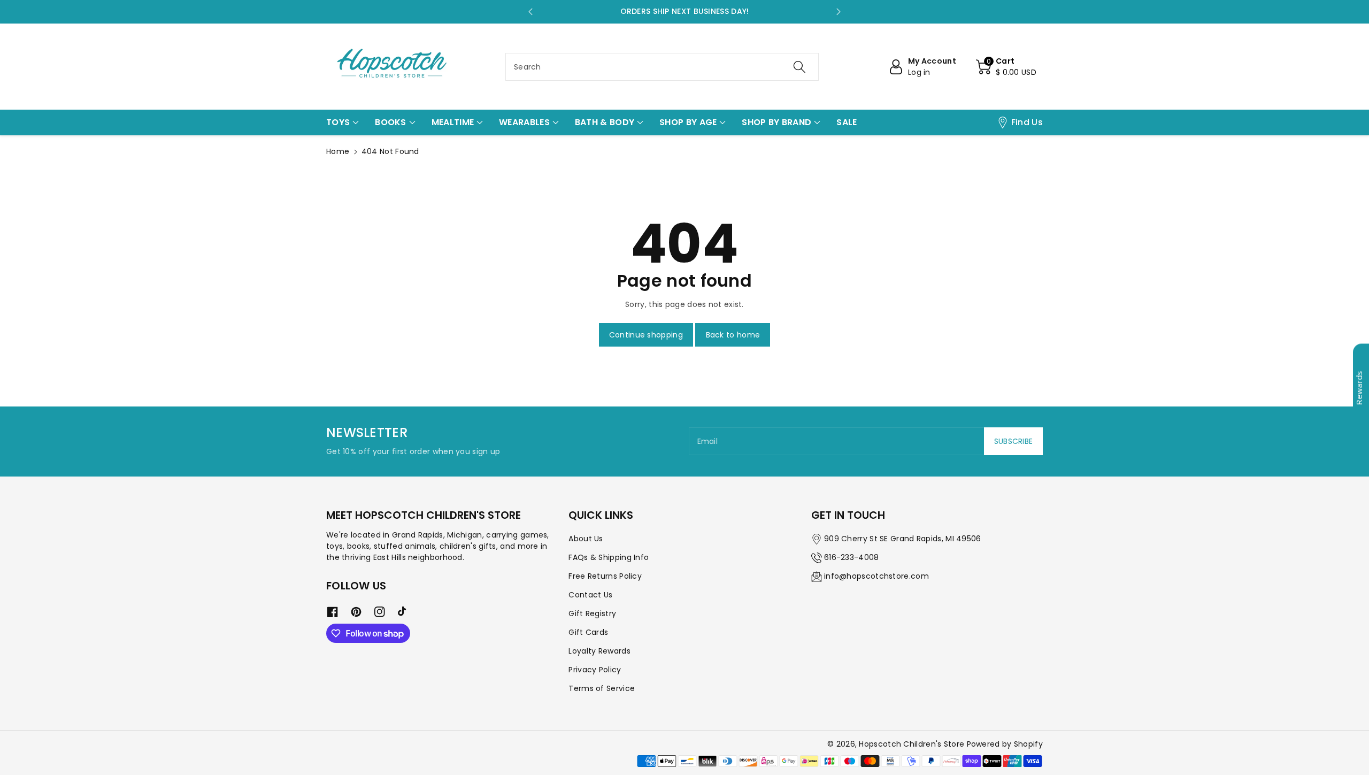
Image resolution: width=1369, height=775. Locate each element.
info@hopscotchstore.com (876, 576)
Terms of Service (601, 688)
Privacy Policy (594, 669)
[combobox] (662, 66)
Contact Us (590, 594)
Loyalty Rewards (599, 651)
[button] (1006, 67)
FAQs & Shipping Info (608, 557)
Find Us (1027, 122)
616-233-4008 (851, 557)
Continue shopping (646, 334)
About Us (585, 538)
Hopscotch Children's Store (911, 744)
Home (337, 151)
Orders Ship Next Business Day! (684, 11)
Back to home (733, 334)
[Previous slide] (530, 12)
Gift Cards (588, 632)
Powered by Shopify (1005, 744)
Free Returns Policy (605, 576)
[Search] (799, 66)
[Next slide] (838, 12)
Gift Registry (592, 613)
